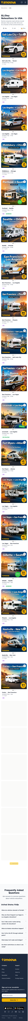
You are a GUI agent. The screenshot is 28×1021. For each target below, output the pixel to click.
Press (3, 972)
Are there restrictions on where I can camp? (12, 767)
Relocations (4, 8)
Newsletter (4, 975)
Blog (3, 969)
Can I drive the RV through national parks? (12, 755)
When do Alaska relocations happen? (13, 749)
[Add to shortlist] (23, 34)
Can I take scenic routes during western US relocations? (11, 744)
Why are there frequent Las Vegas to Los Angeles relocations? (12, 737)
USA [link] (10, 8)
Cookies (14, 1017)
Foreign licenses (19, 978)
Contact (17, 969)
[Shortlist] (20, 2)
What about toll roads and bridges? (12, 761)
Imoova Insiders (6, 978)
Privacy (3, 1017)
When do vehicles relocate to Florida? (13, 731)
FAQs (16, 975)
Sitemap (21, 1017)
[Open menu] (24, 2)
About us (17, 972)
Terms (9, 1017)
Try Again (13, 684)
